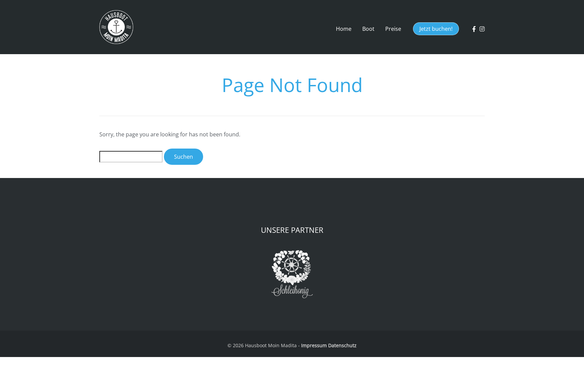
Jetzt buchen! (436, 28)
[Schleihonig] (292, 274)
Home (343, 28)
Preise (393, 28)
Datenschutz (342, 345)
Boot (368, 28)
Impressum (314, 345)
